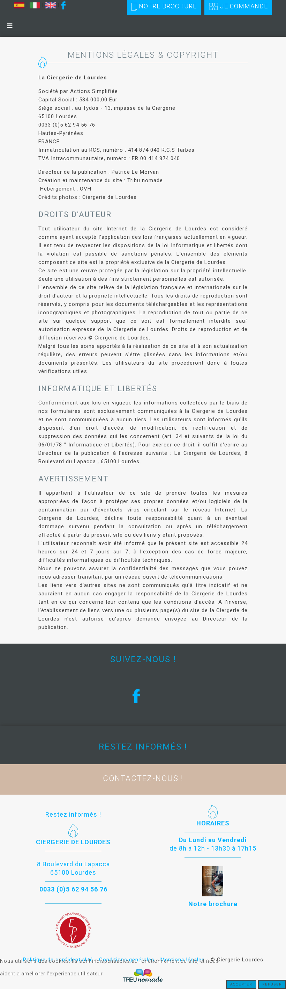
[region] (143, 696)
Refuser (272, 984)
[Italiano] (35, 5)
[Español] (19, 5)
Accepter (241, 984)
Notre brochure (168, 6)
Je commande (244, 6)
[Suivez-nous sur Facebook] (63, 5)
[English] (50, 5)
